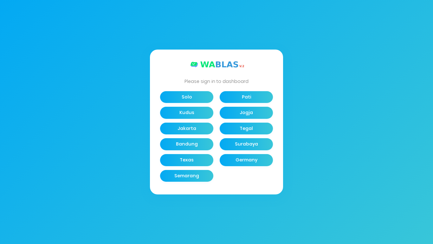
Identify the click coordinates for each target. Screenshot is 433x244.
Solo (187, 97)
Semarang (186, 176)
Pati (246, 97)
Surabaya (246, 144)
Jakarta (187, 128)
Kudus (186, 112)
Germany (246, 160)
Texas (187, 160)
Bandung (187, 144)
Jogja (246, 112)
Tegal (246, 128)
